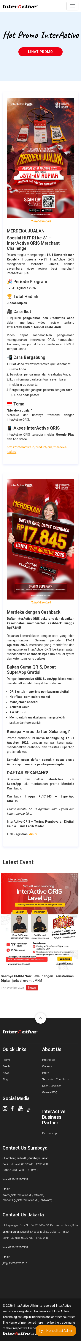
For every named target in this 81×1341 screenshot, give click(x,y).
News (6, 1072)
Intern (45, 1072)
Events (7, 1066)
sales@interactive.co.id (17, 1195)
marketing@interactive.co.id (20, 1200)
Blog (5, 1079)
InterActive (48, 1059)
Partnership (49, 1133)
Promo (6, 1059)
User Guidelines (51, 1085)
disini (33, 834)
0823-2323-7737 (18, 1179)
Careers (47, 1066)
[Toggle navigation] (72, 6)
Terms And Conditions (55, 1079)
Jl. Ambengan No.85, (25, 1158)
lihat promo (40, 52)
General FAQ (49, 1092)
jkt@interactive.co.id (15, 1263)
